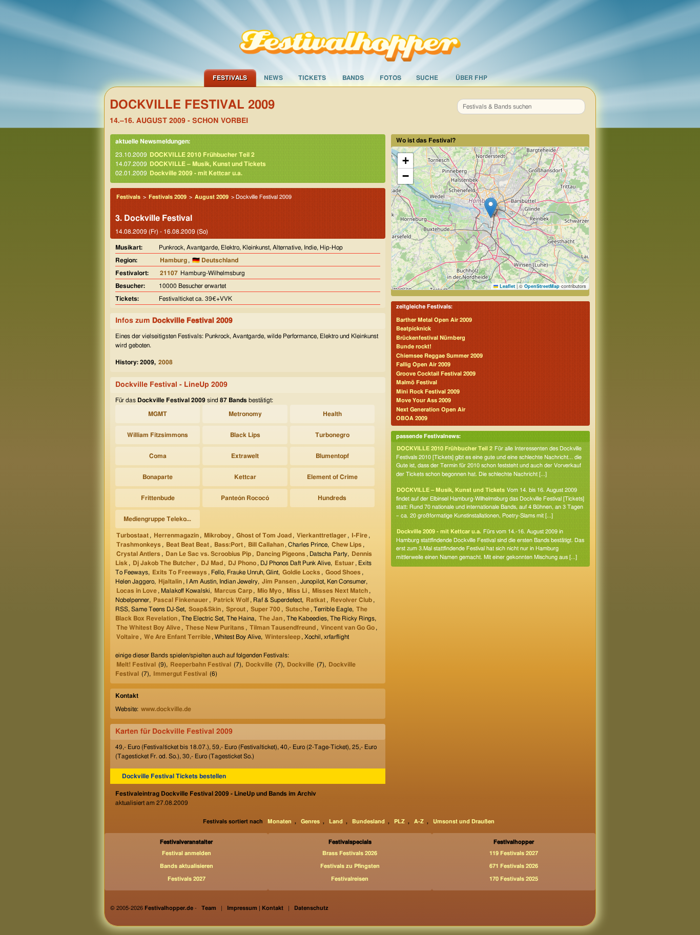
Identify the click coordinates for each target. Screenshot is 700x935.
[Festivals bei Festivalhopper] (350, 34)
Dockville (259, 664)
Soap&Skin (205, 609)
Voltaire (127, 637)
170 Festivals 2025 (513, 879)
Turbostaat (132, 535)
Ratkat (315, 600)
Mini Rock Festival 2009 (428, 391)
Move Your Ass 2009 (423, 400)
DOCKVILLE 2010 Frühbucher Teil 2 (202, 155)
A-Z (419, 821)
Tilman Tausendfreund (283, 628)
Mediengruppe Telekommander (159, 519)
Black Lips (245, 435)
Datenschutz (311, 908)
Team (208, 908)
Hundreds (332, 498)
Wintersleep (282, 637)
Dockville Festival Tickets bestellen (174, 776)
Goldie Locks (301, 572)
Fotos (390, 78)
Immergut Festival (180, 674)
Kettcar (245, 477)
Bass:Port (228, 545)
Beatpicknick (413, 328)
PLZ (399, 821)
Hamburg (173, 260)
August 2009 (212, 197)
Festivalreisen (349, 879)
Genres (310, 821)
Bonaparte (157, 477)
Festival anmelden (186, 853)
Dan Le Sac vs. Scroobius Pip (208, 554)
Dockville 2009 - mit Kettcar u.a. (196, 173)
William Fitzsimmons (157, 435)
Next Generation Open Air (430, 409)
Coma (158, 456)
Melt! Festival (136, 664)
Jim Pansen (279, 581)
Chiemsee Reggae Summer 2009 (439, 356)
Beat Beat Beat (187, 545)
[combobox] (521, 106)
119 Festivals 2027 (513, 853)
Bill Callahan (266, 545)
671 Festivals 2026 (513, 866)
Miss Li (296, 591)
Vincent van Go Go (348, 628)
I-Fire (359, 535)
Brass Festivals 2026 (349, 853)
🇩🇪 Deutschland (215, 260)
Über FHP (471, 78)
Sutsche (297, 609)
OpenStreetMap (542, 286)
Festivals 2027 (186, 879)
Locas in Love (136, 591)
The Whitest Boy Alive (148, 628)
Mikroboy (217, 535)
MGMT (157, 414)
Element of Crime (332, 477)
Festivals (230, 78)
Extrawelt (245, 456)
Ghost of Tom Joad (264, 535)
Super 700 (265, 609)
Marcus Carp (233, 591)
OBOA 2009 (411, 418)
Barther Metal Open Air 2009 (434, 320)
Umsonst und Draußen (464, 821)
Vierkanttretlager (321, 535)
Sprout (235, 609)
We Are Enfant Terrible (177, 637)
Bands (353, 78)
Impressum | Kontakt (255, 908)
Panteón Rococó (245, 498)
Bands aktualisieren (186, 866)
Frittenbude (158, 498)
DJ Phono (242, 563)
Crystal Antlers (138, 554)
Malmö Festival (416, 382)
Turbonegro (332, 435)
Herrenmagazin (176, 535)
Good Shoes (343, 572)
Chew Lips (347, 545)
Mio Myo (269, 591)
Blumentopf (332, 456)
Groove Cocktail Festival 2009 (436, 374)
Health (332, 414)
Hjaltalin (170, 581)
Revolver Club (351, 600)
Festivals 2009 (168, 197)
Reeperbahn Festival (200, 664)
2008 (165, 362)
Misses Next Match (340, 591)
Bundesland (368, 821)
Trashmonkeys (138, 545)
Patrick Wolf (231, 600)
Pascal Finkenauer (180, 600)
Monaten (279, 821)
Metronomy (245, 414)
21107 (169, 273)
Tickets (312, 78)
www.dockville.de (166, 709)
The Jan (270, 618)
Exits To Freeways (179, 572)
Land (336, 821)
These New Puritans (215, 628)
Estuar (344, 563)
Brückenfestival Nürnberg (430, 338)
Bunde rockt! (413, 346)
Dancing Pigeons (280, 554)
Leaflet (506, 286)
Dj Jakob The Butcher (164, 563)
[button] (490, 207)
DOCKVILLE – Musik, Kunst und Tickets (208, 164)
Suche (427, 78)
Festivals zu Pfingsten (350, 866)
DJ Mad (212, 563)
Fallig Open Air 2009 (423, 364)
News (273, 78)
